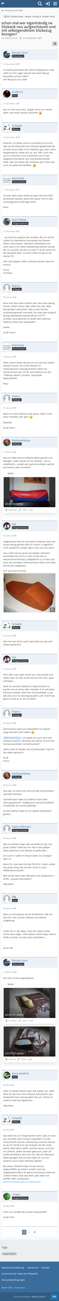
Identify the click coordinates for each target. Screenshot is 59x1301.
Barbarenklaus (13, 737)
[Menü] (55, 4)
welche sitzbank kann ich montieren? (22, 1181)
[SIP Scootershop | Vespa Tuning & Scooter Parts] (29, 16)
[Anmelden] (47, 4)
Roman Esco (11, 38)
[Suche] (40, 4)
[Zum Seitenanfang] (54, 1296)
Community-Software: (29, 1296)
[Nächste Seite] (34, 1232)
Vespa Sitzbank (9, 1253)
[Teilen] (54, 43)
